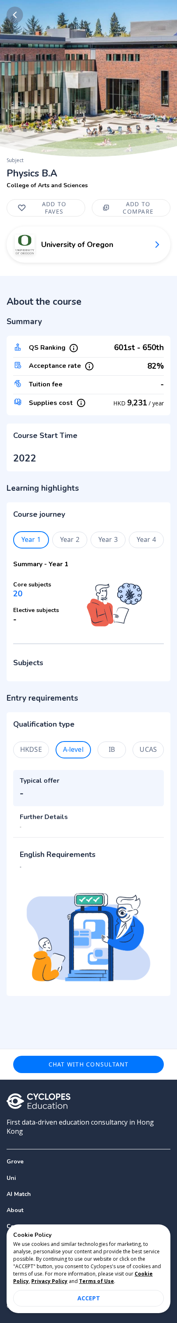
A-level (73, 749)
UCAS (148, 749)
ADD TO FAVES (54, 207)
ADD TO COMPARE (138, 207)
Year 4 (146, 539)
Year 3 (108, 539)
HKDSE (31, 749)
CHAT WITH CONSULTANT (89, 1064)
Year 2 (69, 539)
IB (112, 749)
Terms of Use (96, 1281)
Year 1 (31, 539)
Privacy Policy (49, 1281)
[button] (88, 1178)
